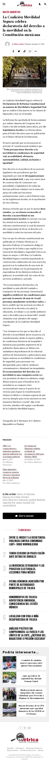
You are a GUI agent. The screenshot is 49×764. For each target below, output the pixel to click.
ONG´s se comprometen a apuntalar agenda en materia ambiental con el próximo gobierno (12, 451)
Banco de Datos (12, 750)
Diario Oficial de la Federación (15, 500)
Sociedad (10, 748)
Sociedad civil (28, 503)
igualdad (32, 500)
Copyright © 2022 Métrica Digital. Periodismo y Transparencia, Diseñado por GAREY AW (23, 756)
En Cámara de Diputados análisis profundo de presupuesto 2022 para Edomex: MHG (34, 451)
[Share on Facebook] (13, 51)
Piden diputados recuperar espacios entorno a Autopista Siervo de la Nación (11, 473)
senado (19, 503)
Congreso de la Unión (11, 497)
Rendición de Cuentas (34, 748)
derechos (25, 497)
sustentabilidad (9, 505)
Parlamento (20, 748)
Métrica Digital (19, 44)
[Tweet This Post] (18, 51)
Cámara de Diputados (26, 494)
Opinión (40, 750)
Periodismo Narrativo (28, 750)
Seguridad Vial (9, 503)
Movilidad (41, 500)
